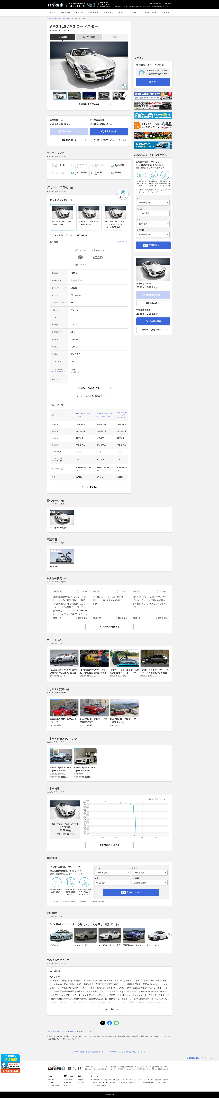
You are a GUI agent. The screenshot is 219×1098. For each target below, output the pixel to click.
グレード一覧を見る (89, 487)
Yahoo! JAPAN (167, 3)
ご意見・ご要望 (161, 1082)
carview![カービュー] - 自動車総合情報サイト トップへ (128, 1052)
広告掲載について (135, 1082)
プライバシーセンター (145, 1080)
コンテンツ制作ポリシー (99, 1082)
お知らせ (116, 1080)
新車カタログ (57, 18)
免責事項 (166, 1080)
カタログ (79, 12)
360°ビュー (65, 12)
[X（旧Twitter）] (74, 1068)
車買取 (121, 12)
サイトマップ (122, 1082)
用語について (122, 242)
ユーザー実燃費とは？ (58, 371)
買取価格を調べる (69, 140)
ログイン (151, 3)
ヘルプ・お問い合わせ (98, 1085)
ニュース (134, 12)
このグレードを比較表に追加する (89, 396)
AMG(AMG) (66, 18)
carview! (49, 18)
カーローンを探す (109, 140)
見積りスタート (156, 245)
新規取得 (158, 3)
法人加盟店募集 (148, 1082)
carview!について (97, 1080)
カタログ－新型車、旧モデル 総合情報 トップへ (88, 1052)
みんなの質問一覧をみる (109, 627)
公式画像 (63, 37)
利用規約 (158, 1080)
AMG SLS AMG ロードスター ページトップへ (202, 1058)
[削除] (20, 1053)
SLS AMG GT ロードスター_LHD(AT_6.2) (104, 415)
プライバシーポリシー (128, 1080)
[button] (123, 194)
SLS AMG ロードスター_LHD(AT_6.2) (84, 415)
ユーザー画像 (89, 37)
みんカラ (81, 1082)
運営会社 (108, 1080)
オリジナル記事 (149, 12)
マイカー (165, 12)
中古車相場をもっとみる (109, 845)
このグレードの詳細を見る (89, 388)
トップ (52, 12)
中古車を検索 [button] (111, 131)
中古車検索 (93, 12)
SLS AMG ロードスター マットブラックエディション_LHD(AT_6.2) (125, 415)
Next (125, 95)
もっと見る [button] (109, 1009)
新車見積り (108, 12)
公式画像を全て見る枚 (89, 104)
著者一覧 (113, 1082)
